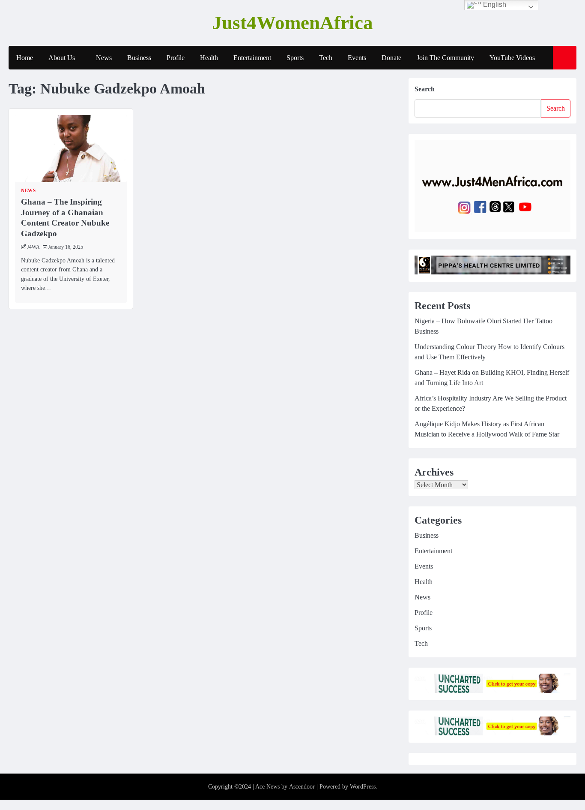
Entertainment (252, 57)
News (104, 57)
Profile (176, 57)
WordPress (363, 786)
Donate (391, 57)
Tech (325, 57)
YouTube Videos (512, 57)
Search (425, 89)
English (493, 4)
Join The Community (445, 57)
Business (139, 57)
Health (209, 57)
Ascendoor (302, 786)
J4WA (33, 247)
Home (24, 57)
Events (357, 57)
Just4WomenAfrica (292, 22)
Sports (295, 57)
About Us (61, 57)
